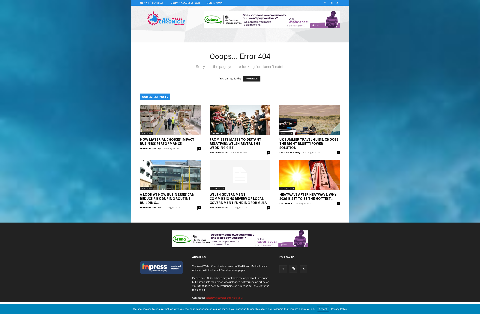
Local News (217, 188)
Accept (323, 308)
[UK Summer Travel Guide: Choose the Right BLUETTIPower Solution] (309, 120)
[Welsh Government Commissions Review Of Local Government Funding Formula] (240, 175)
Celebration (217, 133)
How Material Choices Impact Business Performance (167, 141)
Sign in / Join (214, 2)
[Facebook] (325, 3)
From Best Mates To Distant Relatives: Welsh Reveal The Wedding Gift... (235, 143)
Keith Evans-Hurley (150, 148)
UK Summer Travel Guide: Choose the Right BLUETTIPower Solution (308, 143)
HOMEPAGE (252, 78)
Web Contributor (219, 152)
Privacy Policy (339, 308)
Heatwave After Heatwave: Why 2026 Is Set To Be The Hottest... (308, 196)
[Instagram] (331, 3)
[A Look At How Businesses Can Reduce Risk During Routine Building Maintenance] (170, 175)
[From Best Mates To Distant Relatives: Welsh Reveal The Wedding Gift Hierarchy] (240, 120)
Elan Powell (285, 203)
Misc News (146, 133)
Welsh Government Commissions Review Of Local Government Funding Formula (238, 198)
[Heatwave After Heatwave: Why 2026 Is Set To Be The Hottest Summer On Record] (309, 175)
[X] (337, 3)
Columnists (287, 188)
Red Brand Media (248, 266)
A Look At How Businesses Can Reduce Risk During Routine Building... (167, 198)
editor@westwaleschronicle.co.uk (224, 297)
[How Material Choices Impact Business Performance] (170, 120)
